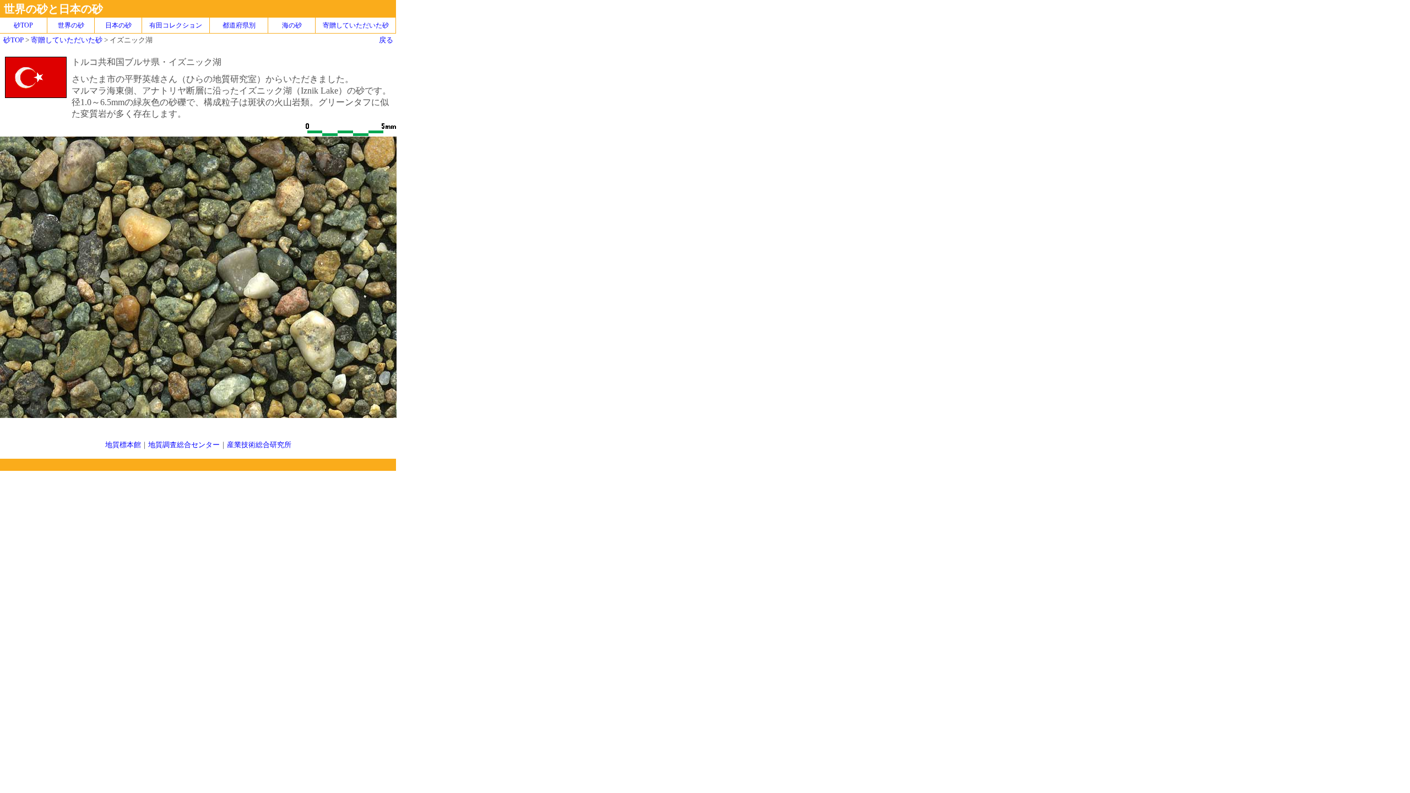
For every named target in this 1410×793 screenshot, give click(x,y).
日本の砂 (118, 25)
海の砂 (292, 25)
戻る (386, 40)
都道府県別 (239, 25)
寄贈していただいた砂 (356, 25)
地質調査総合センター (184, 445)
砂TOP (13, 40)
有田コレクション (175, 25)
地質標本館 (123, 445)
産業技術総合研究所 (259, 445)
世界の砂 (71, 25)
